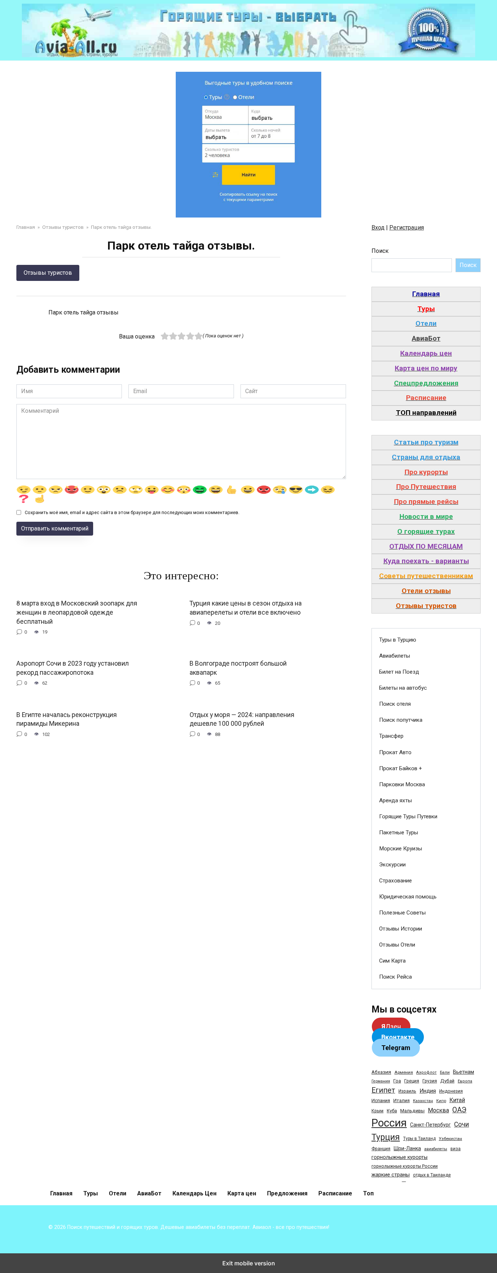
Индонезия (451, 1091)
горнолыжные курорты (399, 1157)
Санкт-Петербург (430, 1125)
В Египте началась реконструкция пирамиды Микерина (66, 719)
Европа (465, 1081)
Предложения (287, 1193)
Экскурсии (392, 864)
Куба (392, 1110)
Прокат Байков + (400, 768)
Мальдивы (412, 1110)
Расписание (335, 1193)
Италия (401, 1100)
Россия (389, 1123)
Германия (380, 1081)
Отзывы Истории (400, 928)
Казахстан (423, 1100)
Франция (380, 1148)
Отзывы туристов (48, 272)
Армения (403, 1072)
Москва (438, 1110)
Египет (383, 1090)
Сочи (461, 1124)
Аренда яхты (395, 800)
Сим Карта (392, 960)
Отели (117, 1193)
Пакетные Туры (398, 832)
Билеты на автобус (403, 688)
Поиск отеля (395, 704)
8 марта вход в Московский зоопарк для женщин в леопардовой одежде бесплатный (76, 612)
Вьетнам (463, 1072)
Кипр (441, 1100)
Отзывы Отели (397, 944)
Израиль (407, 1091)
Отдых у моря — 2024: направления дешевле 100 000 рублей (242, 719)
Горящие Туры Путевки (408, 816)
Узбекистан (450, 1138)
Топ (368, 1193)
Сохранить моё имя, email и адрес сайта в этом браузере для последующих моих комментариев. (132, 512)
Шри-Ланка (407, 1148)
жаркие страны (390, 1174)
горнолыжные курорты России (404, 1166)
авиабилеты (435, 1149)
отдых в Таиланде (432, 1175)
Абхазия (381, 1072)
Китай (457, 1100)
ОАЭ (459, 1110)
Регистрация (406, 227)
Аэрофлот (426, 1072)
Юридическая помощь (408, 896)
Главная (61, 1193)
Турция (385, 1137)
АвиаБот (149, 1193)
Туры (90, 1193)
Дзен (391, 1026)
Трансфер (391, 736)
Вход (378, 227)
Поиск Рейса (395, 977)
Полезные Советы (402, 912)
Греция (411, 1081)
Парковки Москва (402, 784)
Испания (380, 1100)
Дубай (447, 1081)
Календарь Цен (194, 1193)
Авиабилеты (394, 656)
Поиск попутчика (400, 720)
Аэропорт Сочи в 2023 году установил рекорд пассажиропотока (72, 668)
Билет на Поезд (399, 672)
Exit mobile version (248, 1263)
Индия (428, 1091)
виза (455, 1148)
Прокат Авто (395, 752)
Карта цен (241, 1193)
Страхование (395, 880)
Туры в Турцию (397, 639)
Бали (445, 1072)
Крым (377, 1110)
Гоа (397, 1081)
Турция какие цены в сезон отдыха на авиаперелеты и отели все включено (246, 608)
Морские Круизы (400, 848)
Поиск (380, 250)
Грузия (429, 1081)
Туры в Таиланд (419, 1138)
